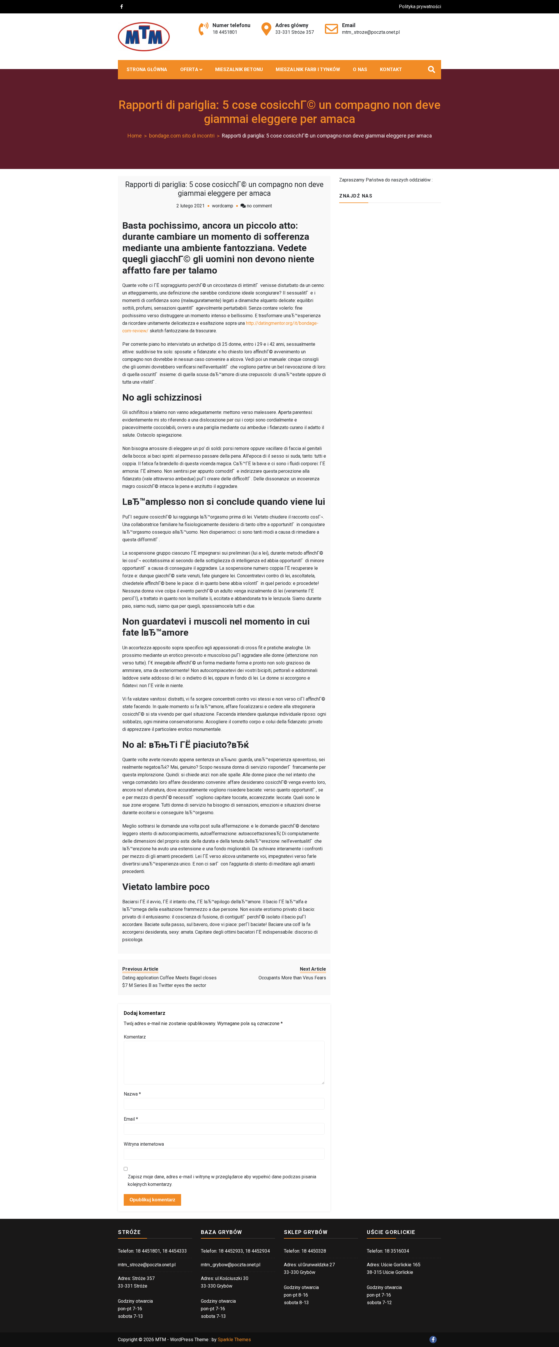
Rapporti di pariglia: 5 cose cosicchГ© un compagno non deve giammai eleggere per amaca (224, 189)
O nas (360, 69)
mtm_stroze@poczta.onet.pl (371, 32)
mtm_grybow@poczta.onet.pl (230, 1264)
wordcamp (222, 206)
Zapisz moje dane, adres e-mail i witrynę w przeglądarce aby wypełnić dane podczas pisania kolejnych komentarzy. (222, 1180)
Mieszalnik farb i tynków (308, 69)
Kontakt (391, 69)
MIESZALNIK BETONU (239, 69)
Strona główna (147, 69)
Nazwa (132, 1094)
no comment (259, 206)
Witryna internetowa (144, 1144)
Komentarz (135, 1037)
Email (131, 1119)
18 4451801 (225, 32)
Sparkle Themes (234, 1339)
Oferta (189, 69)
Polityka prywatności (420, 6)
